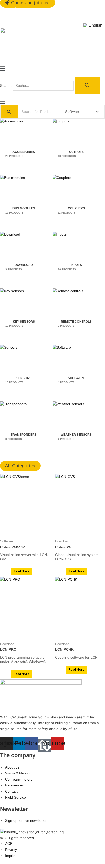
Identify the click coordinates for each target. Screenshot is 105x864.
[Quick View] (8, 571)
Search (6, 85)
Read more (21, 571)
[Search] (87, 85)
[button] (94, 25)
